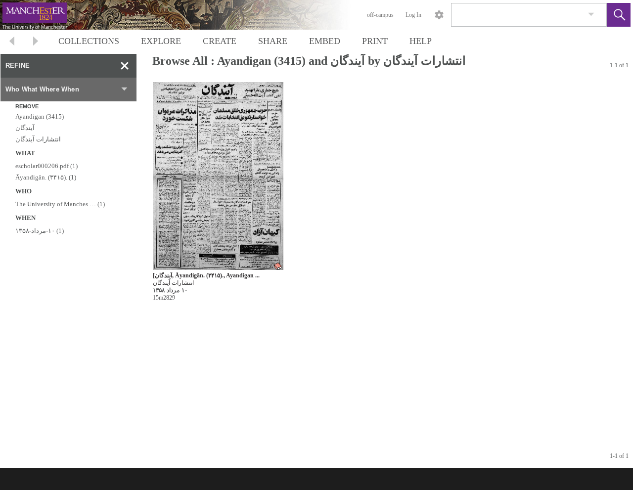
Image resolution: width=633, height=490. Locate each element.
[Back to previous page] (12, 42)
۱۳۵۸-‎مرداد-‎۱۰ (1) (39, 230)
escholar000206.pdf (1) (46, 166)
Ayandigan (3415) (39, 116)
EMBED (324, 41)
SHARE (272, 41)
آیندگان (25, 128)
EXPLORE (161, 41)
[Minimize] (124, 66)
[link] (591, 14)
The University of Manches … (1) (60, 204)
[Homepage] (186, 15)
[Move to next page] (35, 42)
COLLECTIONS (88, 41)
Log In (413, 14)
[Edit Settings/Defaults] (439, 15)
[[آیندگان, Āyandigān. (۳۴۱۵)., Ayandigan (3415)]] (218, 176)
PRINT (375, 41)
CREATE (219, 41)
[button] (619, 15)
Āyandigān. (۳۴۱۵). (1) (45, 177)
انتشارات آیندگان (38, 139)
